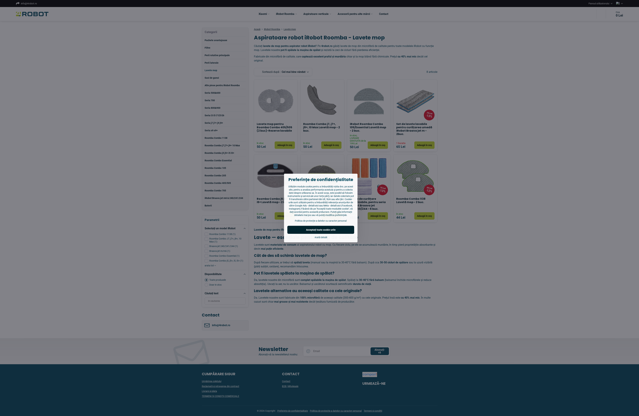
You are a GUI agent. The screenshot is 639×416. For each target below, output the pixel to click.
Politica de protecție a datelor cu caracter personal (321, 220)
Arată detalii (321, 237)
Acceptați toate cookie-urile (321, 229)
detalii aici (313, 205)
